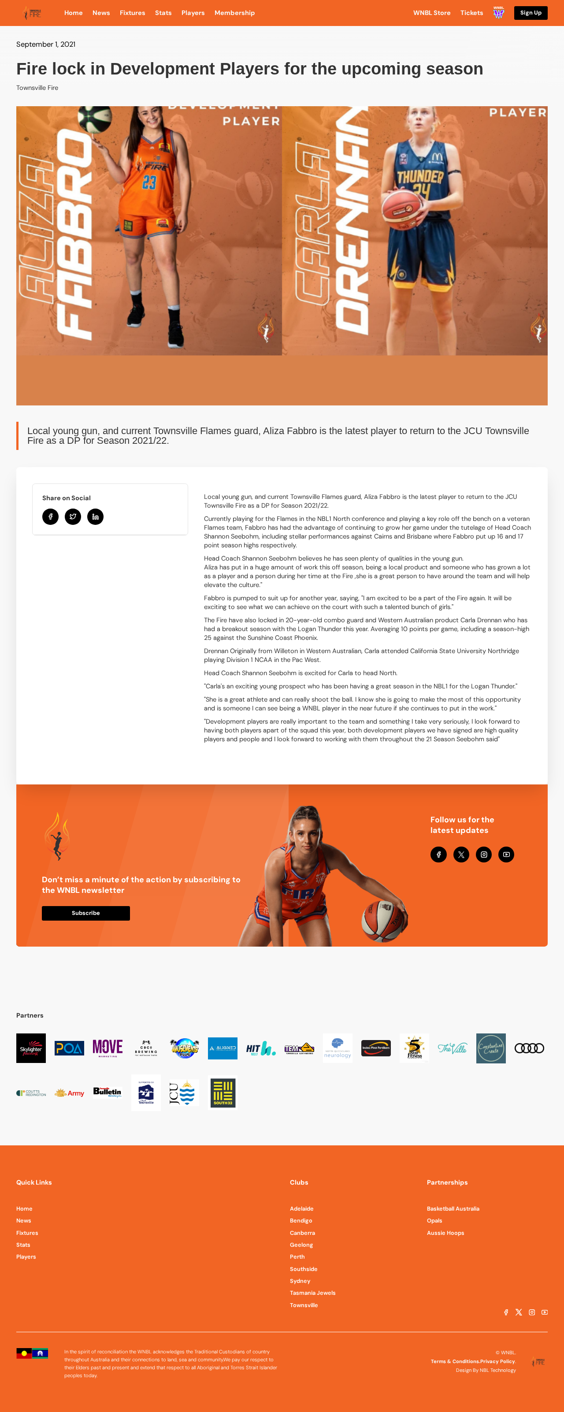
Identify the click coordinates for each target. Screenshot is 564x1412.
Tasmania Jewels (313, 1293)
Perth (297, 1256)
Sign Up (531, 12)
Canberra (302, 1233)
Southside (304, 1269)
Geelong (301, 1245)
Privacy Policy (497, 1361)
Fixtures (27, 1233)
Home (24, 1208)
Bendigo (301, 1220)
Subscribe (86, 913)
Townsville (304, 1305)
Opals (434, 1220)
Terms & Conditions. (455, 1361)
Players (26, 1256)
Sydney (300, 1281)
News (23, 1220)
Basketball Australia (453, 1208)
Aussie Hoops (445, 1233)
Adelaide (302, 1208)
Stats (23, 1245)
